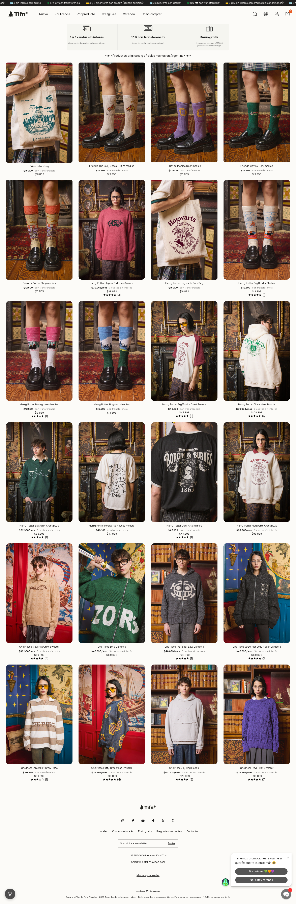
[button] (286, 894)
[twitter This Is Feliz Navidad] (163, 820)
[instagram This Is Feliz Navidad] (122, 820)
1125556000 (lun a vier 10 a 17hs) (148, 855)
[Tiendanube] (148, 891)
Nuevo (43, 14)
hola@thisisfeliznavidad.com (148, 862)
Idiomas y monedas (148, 875)
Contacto (192, 831)
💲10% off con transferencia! (94, 3)
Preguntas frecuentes (169, 831)
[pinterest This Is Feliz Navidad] (173, 820)
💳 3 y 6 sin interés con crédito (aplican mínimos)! (145, 3)
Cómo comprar (151, 14)
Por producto (86, 14)
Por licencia (62, 14)
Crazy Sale (109, 14)
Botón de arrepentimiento (217, 897)
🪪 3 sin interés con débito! (56, 3)
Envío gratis (145, 831)
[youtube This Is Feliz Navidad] (143, 820)
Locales (103, 831)
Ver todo (129, 14)
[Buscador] (254, 14)
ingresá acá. (195, 897)
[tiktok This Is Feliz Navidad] (153, 820)
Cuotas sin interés (123, 831)
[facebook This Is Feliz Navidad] (133, 820)
